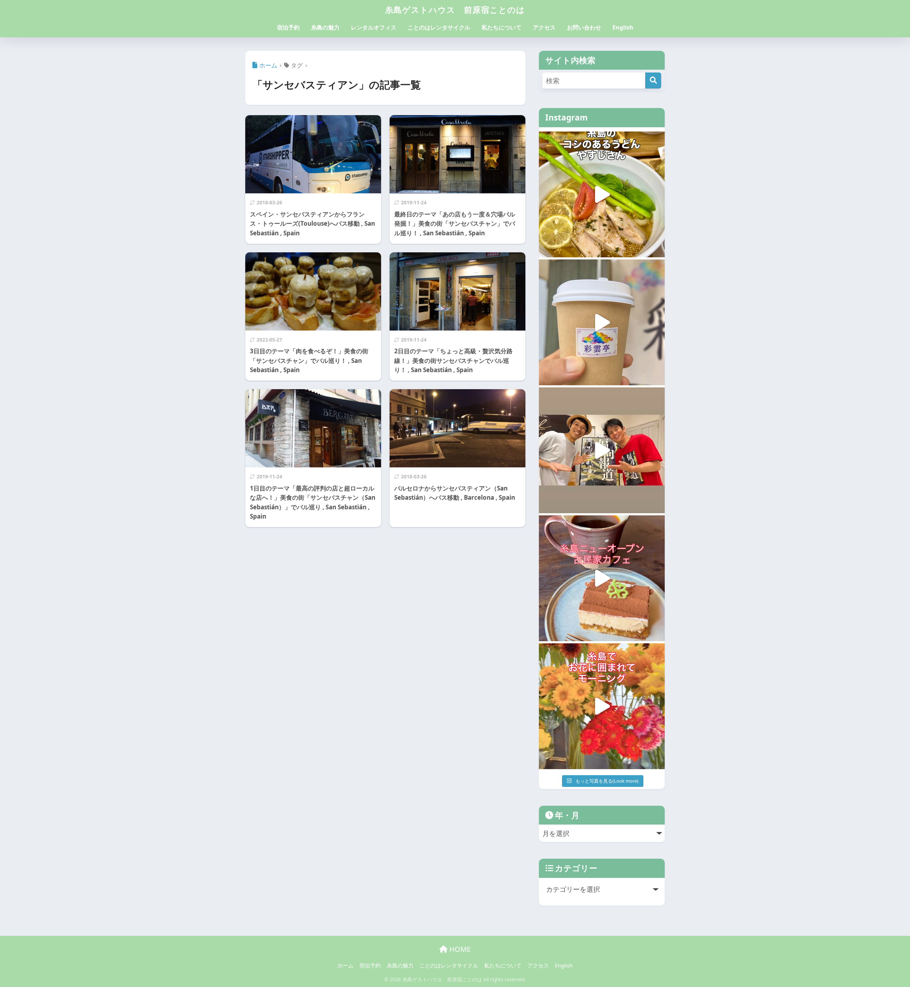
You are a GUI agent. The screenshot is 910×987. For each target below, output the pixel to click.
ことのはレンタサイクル (439, 27)
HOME (459, 949)
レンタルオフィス (373, 27)
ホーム (345, 965)
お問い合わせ (584, 27)
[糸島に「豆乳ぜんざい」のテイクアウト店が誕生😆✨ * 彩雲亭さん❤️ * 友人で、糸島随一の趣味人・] (602, 322)
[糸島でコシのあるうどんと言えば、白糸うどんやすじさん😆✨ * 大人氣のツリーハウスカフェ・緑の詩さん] (602, 194)
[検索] (653, 80)
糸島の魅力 (325, 27)
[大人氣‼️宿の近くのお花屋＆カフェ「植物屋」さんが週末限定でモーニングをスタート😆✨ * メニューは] (602, 706)
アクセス (544, 27)
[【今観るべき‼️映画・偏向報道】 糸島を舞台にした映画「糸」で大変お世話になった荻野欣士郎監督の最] (602, 450)
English (622, 27)
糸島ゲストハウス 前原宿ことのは (455, 9)
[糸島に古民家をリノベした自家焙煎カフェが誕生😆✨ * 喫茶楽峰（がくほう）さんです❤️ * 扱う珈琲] (602, 578)
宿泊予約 (288, 27)
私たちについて (501, 27)
